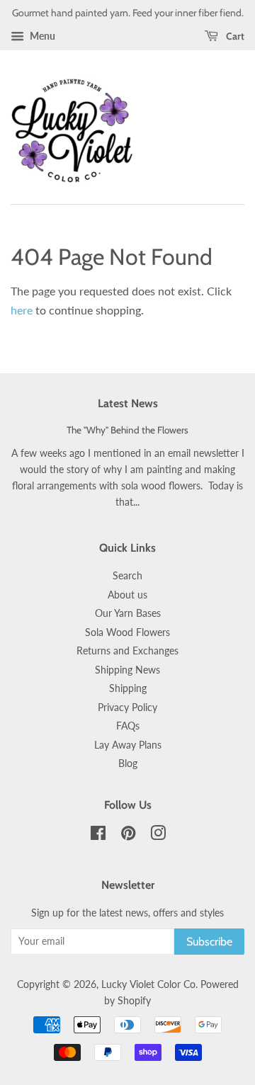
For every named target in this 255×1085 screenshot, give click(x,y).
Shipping (128, 688)
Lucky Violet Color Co (148, 984)
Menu (41, 36)
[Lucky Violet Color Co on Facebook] (98, 835)
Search (127, 575)
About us (127, 595)
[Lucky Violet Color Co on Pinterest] (128, 835)
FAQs (128, 726)
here (22, 310)
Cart (234, 36)
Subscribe (209, 941)
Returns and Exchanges (127, 651)
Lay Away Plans (128, 745)
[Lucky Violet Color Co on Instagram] (158, 835)
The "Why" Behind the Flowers (127, 430)
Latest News (128, 403)
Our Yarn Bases (128, 613)
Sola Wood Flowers (127, 632)
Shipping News (127, 670)
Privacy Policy (127, 707)
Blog (127, 763)
